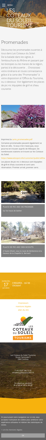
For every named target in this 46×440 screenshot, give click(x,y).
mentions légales (23, 306)
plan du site (23, 310)
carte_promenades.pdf (22, 139)
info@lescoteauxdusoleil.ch (23, 373)
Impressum (23, 303)
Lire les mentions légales (12, 430)
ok (23, 435)
